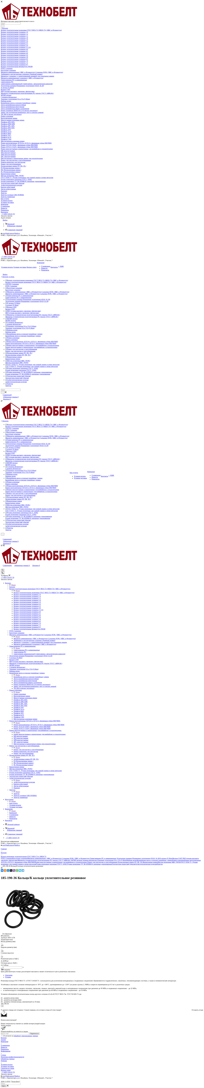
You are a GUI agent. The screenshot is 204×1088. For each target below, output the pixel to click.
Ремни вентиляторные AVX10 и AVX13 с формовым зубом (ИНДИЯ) (39, 725)
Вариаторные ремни (150, 862)
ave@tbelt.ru (6, 233)
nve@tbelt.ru (15, 233)
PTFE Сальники (7, 858)
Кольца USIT (178, 858)
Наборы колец (132, 860)
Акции (3, 1040)
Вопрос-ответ (6, 1070)
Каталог (12, 587)
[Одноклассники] (5, 870)
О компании (5, 1045)
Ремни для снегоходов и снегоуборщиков (29, 750)
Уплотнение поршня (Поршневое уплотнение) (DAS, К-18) (138, 858)
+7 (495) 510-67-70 (8, 214)
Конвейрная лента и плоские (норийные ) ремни (31, 677)
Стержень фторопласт (90, 860)
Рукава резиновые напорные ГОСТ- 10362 (51, 864)
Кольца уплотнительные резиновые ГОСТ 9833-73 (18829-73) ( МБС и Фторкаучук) (44, 593)
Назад (13, 585)
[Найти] (2, 26)
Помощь (4, 1061)
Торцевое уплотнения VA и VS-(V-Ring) (112, 860)
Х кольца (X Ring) (166, 858)
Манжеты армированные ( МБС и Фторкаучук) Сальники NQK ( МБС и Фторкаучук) (45, 638)
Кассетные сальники (20, 858)
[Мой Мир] (8, 870)
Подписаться (34, 1033)
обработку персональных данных (26, 1036)
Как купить (13, 803)
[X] (11, 870)
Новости (4, 1047)
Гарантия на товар (7, 1068)
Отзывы (8, 977)
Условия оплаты (7, 1064)
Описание (8, 975)
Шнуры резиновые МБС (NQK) (169, 862)
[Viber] (14, 870)
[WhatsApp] (17, 870)
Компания (13, 813)
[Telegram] (23, 870)
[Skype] (20, 870)
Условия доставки (7, 1066)
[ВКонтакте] (2, 870)
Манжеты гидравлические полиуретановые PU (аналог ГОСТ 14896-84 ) (44, 860)
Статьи (3, 1055)
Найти (4, 1086)
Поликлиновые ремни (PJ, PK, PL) (26, 759)
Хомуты (16, 794)
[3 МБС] (25, 928)
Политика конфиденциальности (12, 1057)
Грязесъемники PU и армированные (27, 650)
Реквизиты (5, 1049)
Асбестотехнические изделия (24, 782)
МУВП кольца (76, 860)
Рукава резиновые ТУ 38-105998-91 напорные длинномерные (89, 864)
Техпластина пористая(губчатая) (124, 864)
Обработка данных (8, 1059)
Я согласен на (20, 1036)
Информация (5, 1051)
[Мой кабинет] (2, 537)
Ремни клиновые (20, 694)
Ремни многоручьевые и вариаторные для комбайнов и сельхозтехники (40, 734)
